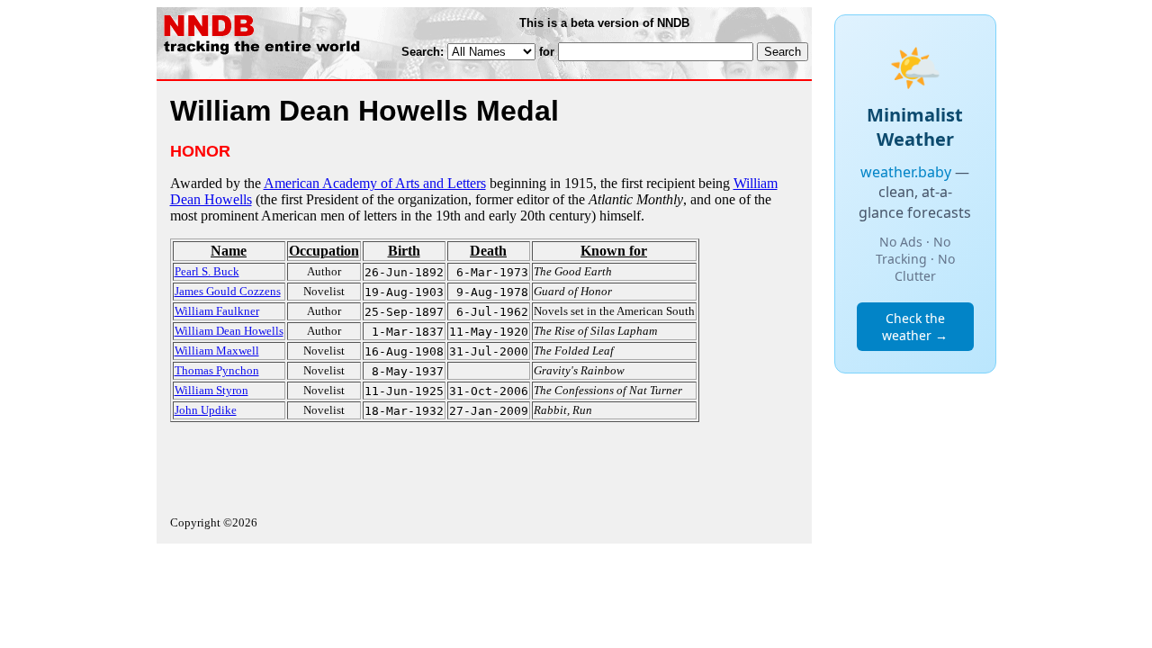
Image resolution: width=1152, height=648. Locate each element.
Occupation (324, 250)
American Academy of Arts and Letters (375, 183)
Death (488, 250)
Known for (613, 250)
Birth (404, 250)
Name (229, 250)
